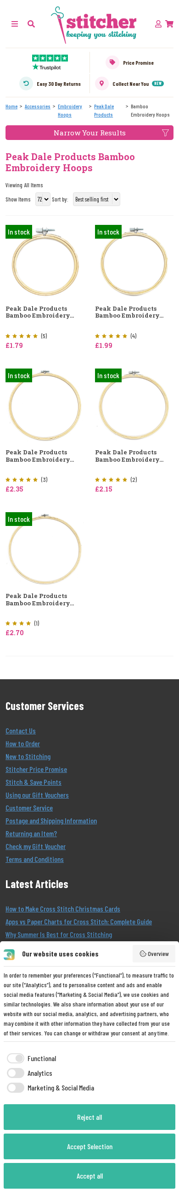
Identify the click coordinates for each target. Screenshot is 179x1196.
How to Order (23, 743)
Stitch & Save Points (34, 781)
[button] (31, 23)
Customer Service (29, 807)
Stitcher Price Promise (36, 769)
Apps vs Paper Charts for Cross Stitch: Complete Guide (79, 921)
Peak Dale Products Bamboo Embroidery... (40, 312)
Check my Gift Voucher (36, 846)
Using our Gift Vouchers (37, 794)
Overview (158, 953)
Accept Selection (89, 1146)
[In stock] (45, 260)
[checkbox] (30, 1058)
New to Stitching (28, 756)
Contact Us (21, 730)
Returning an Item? (31, 833)
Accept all (90, 1175)
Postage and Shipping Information (51, 820)
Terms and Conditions (35, 859)
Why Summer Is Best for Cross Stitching (59, 934)
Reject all (89, 1116)
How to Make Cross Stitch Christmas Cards (63, 908)
